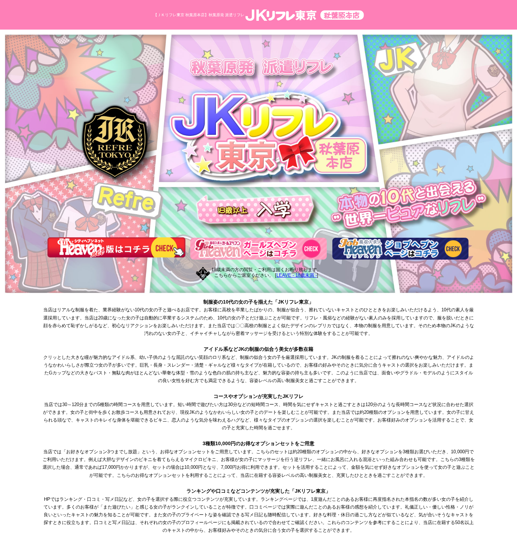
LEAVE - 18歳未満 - (296, 275)
